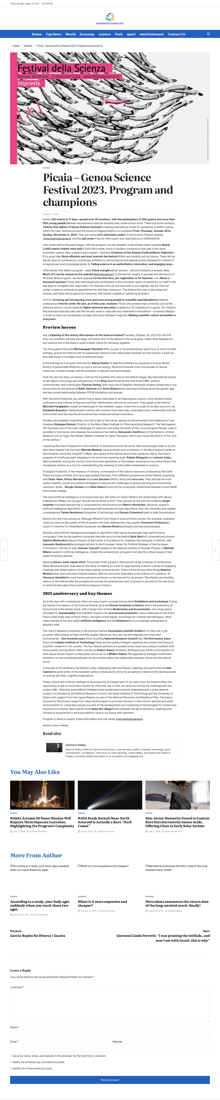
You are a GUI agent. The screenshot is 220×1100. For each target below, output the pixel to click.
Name (14, 1027)
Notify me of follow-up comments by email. (39, 1062)
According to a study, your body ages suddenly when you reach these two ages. (39, 905)
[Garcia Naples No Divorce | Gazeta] (4, 550)
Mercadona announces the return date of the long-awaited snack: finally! (177, 903)
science (105, 33)
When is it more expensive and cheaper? (102, 903)
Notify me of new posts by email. (32, 1068)
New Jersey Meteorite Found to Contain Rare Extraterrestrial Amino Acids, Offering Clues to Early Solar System (177, 822)
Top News (53, 33)
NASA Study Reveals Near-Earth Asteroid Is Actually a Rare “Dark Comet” (105, 822)
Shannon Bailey (41, 915)
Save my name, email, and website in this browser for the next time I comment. (59, 1055)
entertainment (152, 33)
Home (37, 33)
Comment (17, 987)
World (70, 33)
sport (131, 33)
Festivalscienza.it (104, 274)
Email (14, 1041)
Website (117, 1041)
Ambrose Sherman (38, 831)
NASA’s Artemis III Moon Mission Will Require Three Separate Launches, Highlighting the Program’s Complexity (42, 822)
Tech (119, 33)
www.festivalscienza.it (57, 238)
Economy (87, 33)
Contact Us (176, 33)
